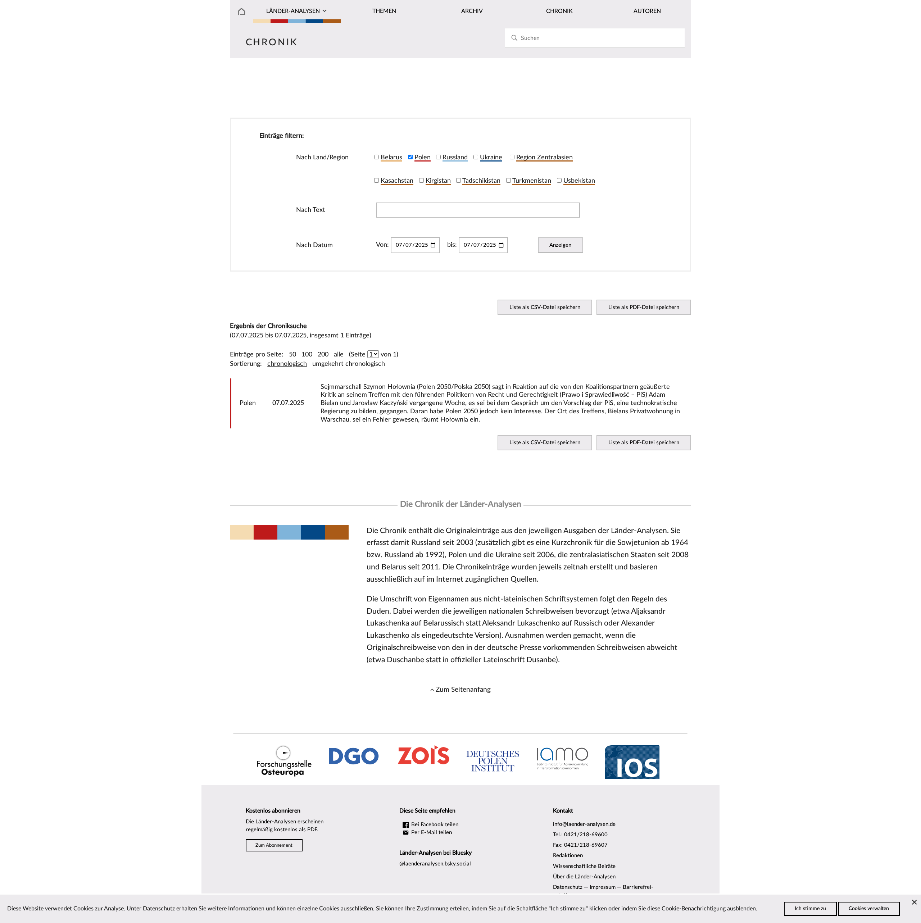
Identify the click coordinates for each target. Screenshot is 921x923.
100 (306, 354)
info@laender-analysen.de (584, 824)
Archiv (472, 11)
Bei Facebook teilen (434, 824)
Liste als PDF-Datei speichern (643, 307)
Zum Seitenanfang (463, 689)
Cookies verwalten (869, 908)
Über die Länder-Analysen (584, 876)
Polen (422, 157)
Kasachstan (397, 181)
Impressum (603, 887)
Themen (384, 11)
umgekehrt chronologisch (348, 364)
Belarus (391, 157)
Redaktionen (568, 855)
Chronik (559, 11)
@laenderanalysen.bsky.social (435, 864)
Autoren (647, 11)
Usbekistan (579, 181)
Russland (455, 157)
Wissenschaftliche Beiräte (584, 866)
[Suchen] (514, 37)
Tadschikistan (481, 181)
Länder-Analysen (293, 11)
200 (323, 354)
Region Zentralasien (544, 157)
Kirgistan (438, 181)
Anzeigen (560, 245)
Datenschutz (567, 887)
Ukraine (491, 157)
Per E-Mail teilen (431, 832)
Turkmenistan (531, 181)
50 (292, 354)
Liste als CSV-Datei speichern (544, 307)
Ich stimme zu (810, 908)
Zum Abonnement (273, 845)
